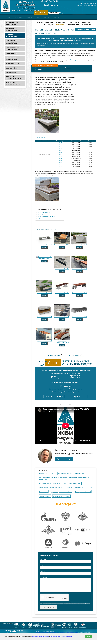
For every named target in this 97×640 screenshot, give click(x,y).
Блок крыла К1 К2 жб (59, 483)
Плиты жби (41, 218)
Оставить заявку (41, 12)
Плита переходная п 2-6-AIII (83, 487)
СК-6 (60, 144)
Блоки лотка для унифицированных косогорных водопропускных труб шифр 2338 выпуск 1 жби (64, 478)
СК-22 (60, 154)
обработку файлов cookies (40, 636)
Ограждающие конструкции (61, 496)
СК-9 (60, 156)
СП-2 (60, 148)
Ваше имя (43, 559)
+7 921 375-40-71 (87, 3)
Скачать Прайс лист (54, 396)
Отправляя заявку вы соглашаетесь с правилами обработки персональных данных (65, 603)
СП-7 (60, 146)
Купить (44, 247)
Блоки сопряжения (45, 483)
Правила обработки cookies (72, 632)
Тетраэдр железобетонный (83, 492)
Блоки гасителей (79, 473)
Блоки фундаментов (44, 212)
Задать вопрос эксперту (64, 459)
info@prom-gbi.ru (51, 5)
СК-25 (60, 150)
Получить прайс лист (85, 29)
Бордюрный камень (75, 483)
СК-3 (60, 166)
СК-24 (60, 152)
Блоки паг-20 (41, 214)
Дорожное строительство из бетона (61, 492)
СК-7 (60, 164)
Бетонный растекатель (65, 473)
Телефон (42, 571)
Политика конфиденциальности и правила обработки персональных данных (50, 632)
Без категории (43, 492)
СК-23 (60, 162)
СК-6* (60, 142)
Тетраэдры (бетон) (44, 496)
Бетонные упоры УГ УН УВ (47, 473)
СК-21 (60, 160)
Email (42, 565)
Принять (88, 636)
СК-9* (60, 158)
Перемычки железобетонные (46, 216)
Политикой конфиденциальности (61, 636)
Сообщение (44, 577)
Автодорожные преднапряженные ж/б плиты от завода (55, 487)
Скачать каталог (40, 137)
